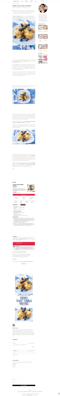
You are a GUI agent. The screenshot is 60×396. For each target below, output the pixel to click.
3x (24, 204)
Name (13, 379)
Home (13, 3)
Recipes (22, 1)
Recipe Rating (14, 363)
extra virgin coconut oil (17, 212)
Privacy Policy (25, 391)
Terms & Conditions (34, 391)
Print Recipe (24, 194)
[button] (13, 192)
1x (21, 204)
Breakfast (18, 3)
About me (36, 1)
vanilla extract (20, 210)
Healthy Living (31, 1)
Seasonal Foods (26, 1)
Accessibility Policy (39, 391)
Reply (33, 346)
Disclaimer (29, 391)
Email (13, 382)
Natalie (15, 187)
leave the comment (25, 243)
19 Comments (28, 7)
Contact (19, 391)
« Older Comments (15, 354)
